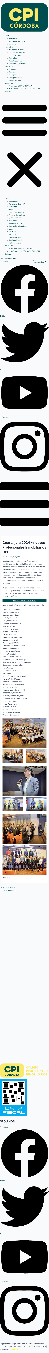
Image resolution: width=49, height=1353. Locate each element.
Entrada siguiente (8, 890)
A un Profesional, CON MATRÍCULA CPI (24, 89)
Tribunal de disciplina (17, 53)
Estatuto (12, 72)
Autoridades (13, 39)
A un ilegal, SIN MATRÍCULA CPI (21, 86)
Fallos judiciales (15, 80)
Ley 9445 (12, 69)
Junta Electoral (15, 55)
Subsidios (13, 58)
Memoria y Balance (16, 50)
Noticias (8, 91)
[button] (24, 145)
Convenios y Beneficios (18, 64)
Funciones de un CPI (17, 41)
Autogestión (39, 262)
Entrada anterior (8, 887)
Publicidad (13, 44)
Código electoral (15, 78)
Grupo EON (14, 1349)
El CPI (7, 36)
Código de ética (15, 75)
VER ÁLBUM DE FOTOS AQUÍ (24, 601)
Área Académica (15, 61)
